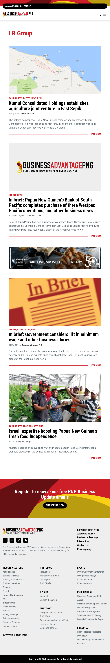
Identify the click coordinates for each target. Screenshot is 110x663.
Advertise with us (86, 533)
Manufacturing (9, 606)
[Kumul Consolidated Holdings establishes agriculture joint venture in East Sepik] (55, 70)
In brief (12, 195)
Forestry (7, 591)
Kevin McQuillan (28, 114)
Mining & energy (10, 614)
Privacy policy (84, 549)
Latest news (29, 98)
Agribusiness (15, 98)
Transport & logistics (12, 622)
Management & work (49, 575)
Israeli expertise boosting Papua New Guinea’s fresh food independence (53, 433)
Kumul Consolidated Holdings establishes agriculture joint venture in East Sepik (49, 105)
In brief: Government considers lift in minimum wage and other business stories (54, 337)
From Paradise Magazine (89, 632)
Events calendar (84, 583)
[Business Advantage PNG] (18, 14)
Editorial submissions (88, 529)
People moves (10, 626)
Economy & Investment (16, 634)
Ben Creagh (26, 442)
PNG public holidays (86, 575)
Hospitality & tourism (13, 595)
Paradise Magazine (86, 607)
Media (6, 610)
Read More (96, 134)
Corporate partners (49, 628)
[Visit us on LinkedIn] (5, 540)
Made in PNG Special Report (90, 619)
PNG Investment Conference (90, 572)
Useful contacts (47, 624)
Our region (45, 579)
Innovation (45, 572)
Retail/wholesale (11, 618)
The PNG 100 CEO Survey (89, 615)
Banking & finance (11, 575)
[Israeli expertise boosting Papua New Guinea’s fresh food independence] (55, 398)
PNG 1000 (45, 616)
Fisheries (7, 587)
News (39, 98)
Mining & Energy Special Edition (92, 603)
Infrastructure (9, 602)
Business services (11, 583)
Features (28, 426)
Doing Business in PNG (51, 612)
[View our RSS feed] (25, 540)
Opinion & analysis (48, 600)
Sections (38, 426)
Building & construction (13, 579)
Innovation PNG (84, 579)
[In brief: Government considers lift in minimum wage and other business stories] (55, 302)
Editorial (44, 596)
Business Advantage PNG (31, 216)
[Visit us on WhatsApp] (18, 540)
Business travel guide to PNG (54, 620)
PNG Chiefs (45, 583)
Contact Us (82, 545)
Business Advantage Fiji (88, 611)
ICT (4, 599)
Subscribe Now (55, 505)
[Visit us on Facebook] (12, 540)
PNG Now (82, 635)
